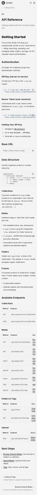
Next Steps (8, 448)
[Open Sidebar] (34, 3)
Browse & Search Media (12, 454)
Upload (5, 427)
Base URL (7, 144)
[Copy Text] (32, 89)
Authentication (10, 62)
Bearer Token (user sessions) (16, 99)
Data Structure (10, 159)
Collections (7, 191)
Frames (5, 268)
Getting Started (14, 37)
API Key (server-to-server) (15, 76)
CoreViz (9, 3)
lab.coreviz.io (19, 129)
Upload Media (8, 461)
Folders (5, 252)
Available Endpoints (13, 297)
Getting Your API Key (12, 124)
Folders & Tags (9, 398)
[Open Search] (30, 3)
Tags (5, 467)
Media (5, 213)
